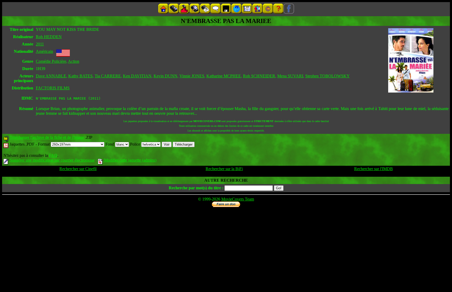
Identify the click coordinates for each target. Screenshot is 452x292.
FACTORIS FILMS (53, 88)
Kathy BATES (80, 76)
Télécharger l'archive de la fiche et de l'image (47, 137)
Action (73, 61)
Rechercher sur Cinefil (78, 169)
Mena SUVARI (290, 76)
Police (135, 144)
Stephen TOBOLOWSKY (327, 76)
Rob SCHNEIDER (259, 76)
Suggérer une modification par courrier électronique (52, 160)
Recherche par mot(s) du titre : (196, 188)
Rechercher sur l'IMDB (373, 169)
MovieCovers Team (237, 199)
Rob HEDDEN (49, 37)
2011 (40, 44)
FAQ (53, 155)
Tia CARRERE (108, 76)
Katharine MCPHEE (223, 76)
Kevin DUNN (165, 76)
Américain (44, 51)
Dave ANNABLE (51, 76)
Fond (110, 144)
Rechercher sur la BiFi (224, 169)
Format (44, 144)
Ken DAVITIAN (137, 76)
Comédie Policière (51, 61)
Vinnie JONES (191, 76)
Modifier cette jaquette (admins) (129, 160)
